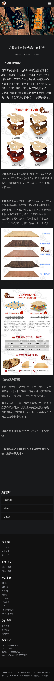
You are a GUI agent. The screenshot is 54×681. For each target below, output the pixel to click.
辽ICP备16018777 (14, 676)
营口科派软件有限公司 (40, 676)
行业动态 (8, 508)
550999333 (11, 649)
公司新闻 (8, 500)
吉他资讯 (8, 517)
